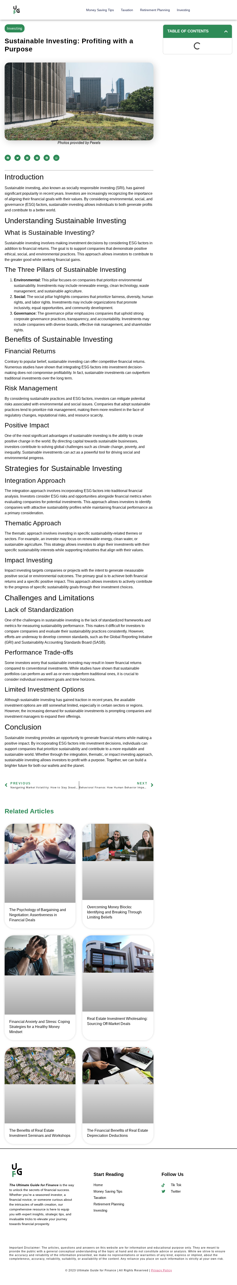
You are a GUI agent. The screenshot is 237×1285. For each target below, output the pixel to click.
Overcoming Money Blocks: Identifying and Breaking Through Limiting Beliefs (114, 912)
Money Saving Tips (100, 10)
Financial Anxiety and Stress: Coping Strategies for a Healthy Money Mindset (39, 1026)
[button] (8, 158)
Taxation (127, 10)
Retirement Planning (155, 10)
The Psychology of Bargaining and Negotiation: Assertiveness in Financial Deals (37, 915)
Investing (183, 10)
